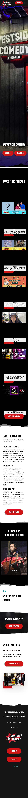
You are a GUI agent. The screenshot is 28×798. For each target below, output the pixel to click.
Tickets (19, 3)
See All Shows (14, 416)
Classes (20, 153)
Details (14, 231)
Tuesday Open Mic (9, 366)
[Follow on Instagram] (17, 766)
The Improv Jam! (8, 294)
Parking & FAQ (14, 663)
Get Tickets (8, 235)
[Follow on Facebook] (11, 766)
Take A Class (14, 512)
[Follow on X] (14, 766)
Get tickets (14, 626)
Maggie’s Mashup (9, 403)
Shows (7, 153)
